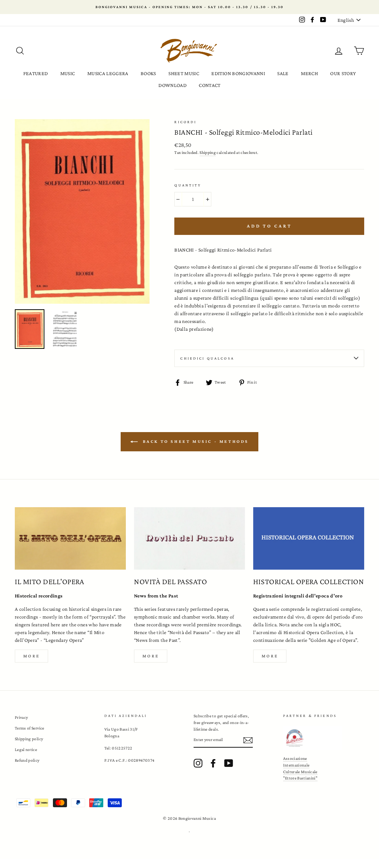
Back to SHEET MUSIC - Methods (195, 441)
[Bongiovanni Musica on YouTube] (228, 763)
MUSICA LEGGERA (107, 73)
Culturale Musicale (300, 771)
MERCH (309, 73)
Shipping (207, 152)
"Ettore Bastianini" (300, 778)
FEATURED (35, 73)
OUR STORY (343, 73)
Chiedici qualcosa (207, 358)
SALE (282, 73)
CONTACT (209, 85)
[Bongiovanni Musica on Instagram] (198, 763)
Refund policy (27, 760)
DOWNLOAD (172, 85)
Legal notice (26, 749)
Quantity (187, 185)
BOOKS (148, 73)
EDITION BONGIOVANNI (238, 73)
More (31, 655)
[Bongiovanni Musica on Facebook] (213, 763)
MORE (150, 655)
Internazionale (296, 765)
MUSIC (67, 73)
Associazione (295, 758)
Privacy (21, 717)
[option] (189, 7)
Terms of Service (29, 728)
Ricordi (185, 122)
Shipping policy (29, 738)
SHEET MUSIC (183, 73)
